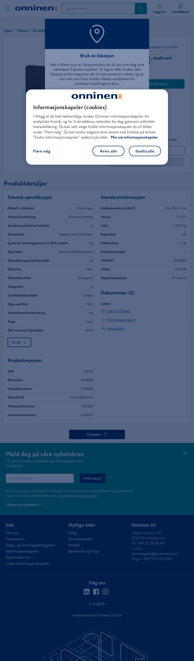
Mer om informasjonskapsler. (135, 137)
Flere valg (42, 151)
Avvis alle (108, 151)
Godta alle (145, 151)
